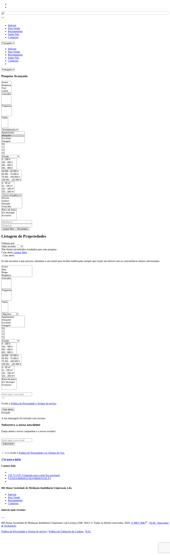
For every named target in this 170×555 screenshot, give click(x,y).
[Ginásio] (11, 201)
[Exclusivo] (9, 215)
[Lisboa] (6, 91)
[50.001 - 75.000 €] (11, 174)
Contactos (13, 37)
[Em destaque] (9, 212)
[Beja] (16, 269)
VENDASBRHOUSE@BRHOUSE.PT (29, 478)
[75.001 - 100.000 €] (11, 177)
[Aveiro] (6, 82)
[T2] (3, 150)
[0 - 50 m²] (7, 183)
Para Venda (14, 28)
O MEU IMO (138, 522)
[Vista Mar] (11, 206)
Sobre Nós (13, 34)
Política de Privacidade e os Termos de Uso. (42, 452)
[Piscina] (11, 198)
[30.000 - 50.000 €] (11, 171)
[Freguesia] (6, 106)
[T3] (3, 153)
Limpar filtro (8, 229)
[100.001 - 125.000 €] (11, 180)
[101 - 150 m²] (7, 188)
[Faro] (6, 88)
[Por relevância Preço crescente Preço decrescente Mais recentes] (85, 246)
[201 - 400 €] (9, 162)
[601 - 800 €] (9, 168)
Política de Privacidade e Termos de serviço (33, 403)
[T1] (3, 147)
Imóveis (12, 25)
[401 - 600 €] (9, 165)
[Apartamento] (13, 132)
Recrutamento (15, 31)
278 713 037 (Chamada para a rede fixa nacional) (34, 475)
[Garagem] (13, 141)
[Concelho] (6, 94)
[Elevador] (11, 203)
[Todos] (4, 118)
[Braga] (16, 272)
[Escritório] (13, 138)
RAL (88, 531)
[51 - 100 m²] (7, 186)
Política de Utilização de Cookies (66, 531)
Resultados (22, 229)
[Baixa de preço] (9, 210)
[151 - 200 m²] (7, 191)
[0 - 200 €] (9, 159)
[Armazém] (13, 135)
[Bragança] (6, 85)
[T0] (3, 144)
